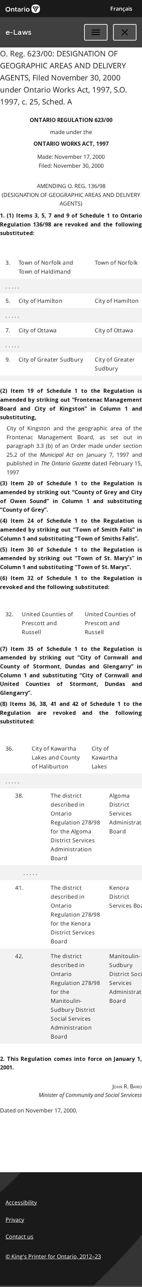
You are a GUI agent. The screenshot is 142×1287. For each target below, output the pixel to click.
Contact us (19, 1236)
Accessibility (21, 1202)
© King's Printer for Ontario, (53, 1256)
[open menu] (96, 32)
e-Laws (19, 32)
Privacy (15, 1219)
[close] (124, 32)
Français (121, 8)
